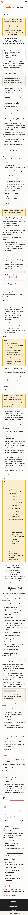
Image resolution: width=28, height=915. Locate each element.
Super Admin (11, 80)
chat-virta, (10, 853)
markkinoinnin (20, 63)
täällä (15, 34)
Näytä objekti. (8, 875)
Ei (12, 886)
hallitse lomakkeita (18, 853)
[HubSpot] (2, 2)
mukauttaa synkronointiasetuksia (16, 230)
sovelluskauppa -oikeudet (14, 82)
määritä (21, 644)
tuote (6, 424)
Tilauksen (6, 52)
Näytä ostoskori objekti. (11, 867)
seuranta (7, 97)
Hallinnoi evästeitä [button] (14, 906)
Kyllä (6, 886)
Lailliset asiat (12, 901)
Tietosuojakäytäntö (14, 904)
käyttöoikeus (15, 646)
